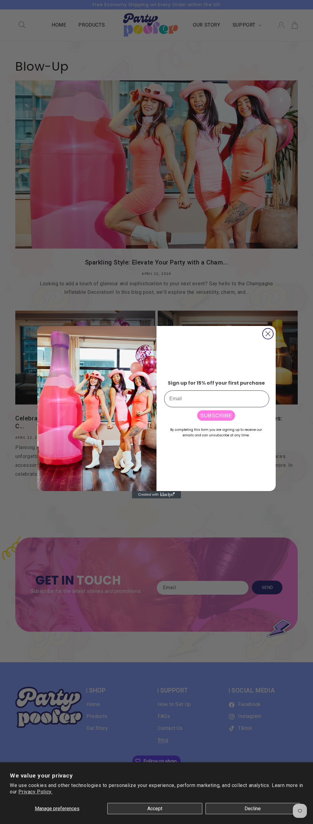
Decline (253, 808)
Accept (154, 808)
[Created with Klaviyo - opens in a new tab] (156, 494)
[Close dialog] (268, 333)
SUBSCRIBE (216, 415)
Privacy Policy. (35, 792)
